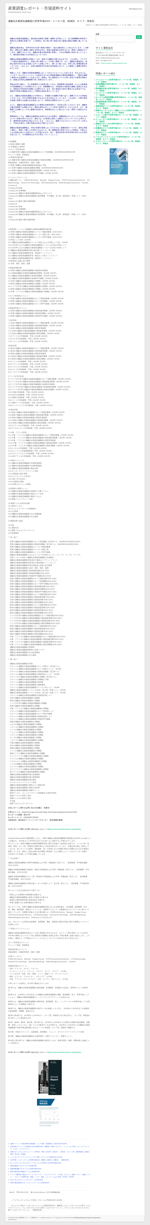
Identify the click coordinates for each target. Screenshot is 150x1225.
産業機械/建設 (55, 1192)
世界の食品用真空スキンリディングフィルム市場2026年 (29, 1183)
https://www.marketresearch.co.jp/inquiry (64, 829)
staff (12, 1192)
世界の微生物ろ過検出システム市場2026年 (25, 1171)
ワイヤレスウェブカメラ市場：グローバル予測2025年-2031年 (36, 1200)
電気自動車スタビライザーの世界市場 (23, 1166)
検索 (97, 34)
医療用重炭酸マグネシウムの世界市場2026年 (25, 1169)
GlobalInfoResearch (39, 1192)
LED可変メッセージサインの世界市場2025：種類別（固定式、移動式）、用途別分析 (39, 1160)
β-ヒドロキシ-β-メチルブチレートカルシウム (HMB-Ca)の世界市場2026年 (35, 1163)
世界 (48, 1192)
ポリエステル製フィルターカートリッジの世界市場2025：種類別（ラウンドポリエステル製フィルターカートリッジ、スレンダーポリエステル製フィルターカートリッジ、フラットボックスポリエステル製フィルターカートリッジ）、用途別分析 (49, 1207)
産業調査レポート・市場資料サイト (40, 8)
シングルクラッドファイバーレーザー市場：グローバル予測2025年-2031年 (36, 1157)
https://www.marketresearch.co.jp (114, 63)
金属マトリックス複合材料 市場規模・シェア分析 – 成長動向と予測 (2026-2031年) (38, 1144)
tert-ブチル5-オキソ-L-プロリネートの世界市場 (26, 1180)
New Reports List (135, 9)
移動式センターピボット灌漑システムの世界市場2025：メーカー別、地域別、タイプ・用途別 (119, 111)
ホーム (92, 25)
